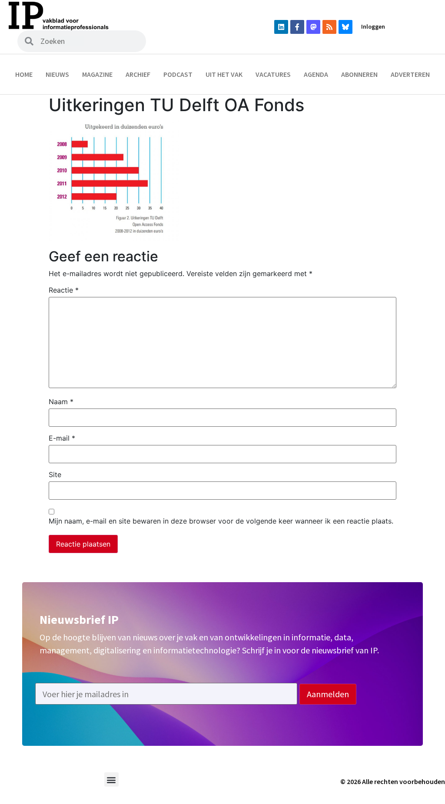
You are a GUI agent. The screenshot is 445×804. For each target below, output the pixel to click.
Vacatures (273, 74)
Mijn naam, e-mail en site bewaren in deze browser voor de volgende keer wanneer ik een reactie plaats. (221, 520)
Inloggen (373, 26)
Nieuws (57, 74)
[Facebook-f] (297, 27)
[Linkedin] (281, 27)
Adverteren (410, 74)
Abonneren (359, 74)
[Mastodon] (313, 27)
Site (55, 474)
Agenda (316, 74)
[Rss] (329, 27)
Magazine (97, 74)
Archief (138, 74)
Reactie (64, 290)
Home (24, 74)
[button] (111, 779)
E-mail (62, 438)
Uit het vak (224, 74)
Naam (61, 401)
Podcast (178, 74)
